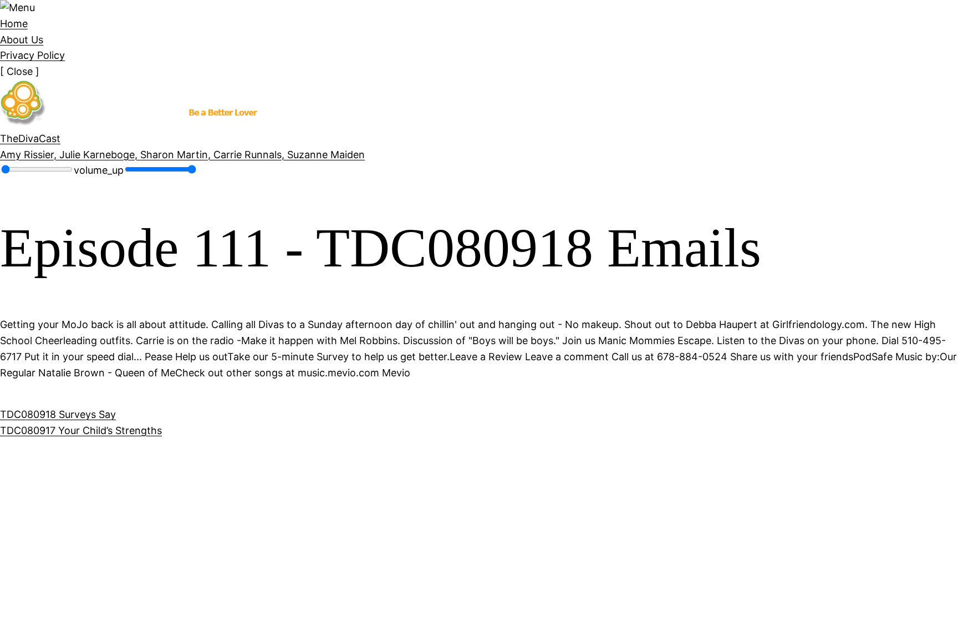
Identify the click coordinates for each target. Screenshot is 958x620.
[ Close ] (19, 71)
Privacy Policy (32, 55)
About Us (21, 40)
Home (14, 23)
